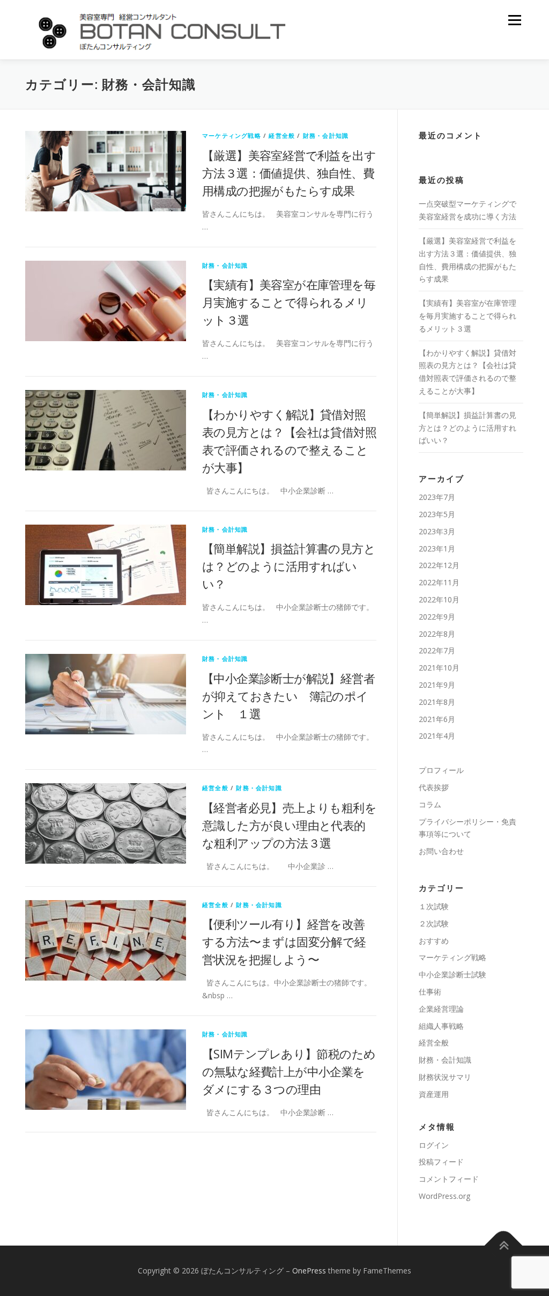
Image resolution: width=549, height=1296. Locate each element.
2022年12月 (439, 565)
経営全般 (282, 135)
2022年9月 (437, 617)
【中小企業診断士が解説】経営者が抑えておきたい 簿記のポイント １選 (288, 695)
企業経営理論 (441, 1009)
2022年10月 (439, 599)
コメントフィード (449, 1179)
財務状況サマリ (445, 1077)
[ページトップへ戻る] (504, 1245)
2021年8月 (437, 702)
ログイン (434, 1145)
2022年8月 (437, 634)
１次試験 (434, 906)
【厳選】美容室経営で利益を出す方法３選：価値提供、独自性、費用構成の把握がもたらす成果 (289, 172)
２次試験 (434, 923)
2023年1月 (437, 548)
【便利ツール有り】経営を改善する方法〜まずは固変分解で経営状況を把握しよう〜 (284, 941)
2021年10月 (439, 667)
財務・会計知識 (325, 135)
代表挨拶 (434, 787)
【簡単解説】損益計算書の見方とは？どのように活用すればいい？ (288, 566)
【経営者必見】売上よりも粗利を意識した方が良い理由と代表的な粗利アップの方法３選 (289, 825)
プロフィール (441, 770)
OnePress (309, 1270)
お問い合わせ (441, 851)
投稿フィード (441, 1162)
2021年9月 (437, 685)
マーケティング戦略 (231, 135)
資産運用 (434, 1094)
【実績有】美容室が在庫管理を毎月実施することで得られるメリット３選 (288, 302)
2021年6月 (437, 719)
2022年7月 (437, 650)
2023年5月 (437, 514)
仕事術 (430, 991)
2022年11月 (439, 582)
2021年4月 (437, 736)
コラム (430, 804)
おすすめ (434, 941)
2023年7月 (437, 497)
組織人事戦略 (441, 1026)
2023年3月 (437, 531)
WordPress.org (444, 1196)
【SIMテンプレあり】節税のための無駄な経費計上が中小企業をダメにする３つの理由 (288, 1071)
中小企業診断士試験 (452, 974)
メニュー (514, 20)
